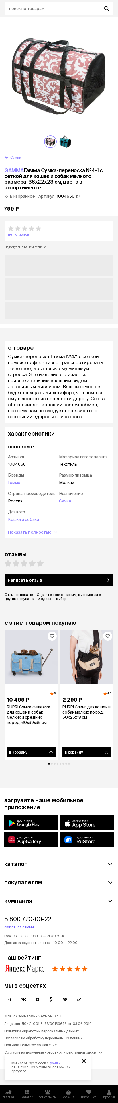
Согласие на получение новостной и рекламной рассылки (53, 1052)
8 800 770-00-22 (27, 919)
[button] (59, 231)
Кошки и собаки (23, 519)
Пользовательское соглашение (30, 1045)
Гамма (14, 482)
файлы (55, 1063)
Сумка (65, 501)
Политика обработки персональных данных (41, 1031)
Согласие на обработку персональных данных (43, 1038)
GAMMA (14, 170)
